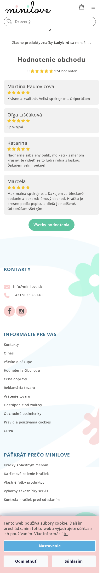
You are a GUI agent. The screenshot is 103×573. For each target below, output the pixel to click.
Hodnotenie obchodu (51, 59)
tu (66, 533)
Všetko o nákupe (18, 361)
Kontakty (11, 344)
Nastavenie (50, 546)
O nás (9, 353)
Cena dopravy (15, 379)
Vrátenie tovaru (17, 396)
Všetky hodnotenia (51, 224)
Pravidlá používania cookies (27, 422)
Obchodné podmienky (22, 413)
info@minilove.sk (27, 286)
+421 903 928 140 (27, 295)
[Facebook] (9, 311)
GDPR (8, 430)
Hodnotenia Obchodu (22, 370)
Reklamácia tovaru (19, 387)
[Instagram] (21, 311)
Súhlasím (74, 561)
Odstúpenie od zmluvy (23, 405)
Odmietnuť (25, 561)
